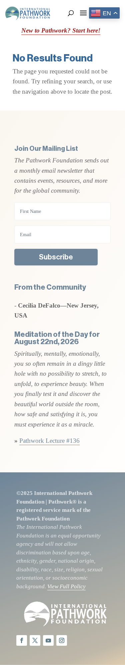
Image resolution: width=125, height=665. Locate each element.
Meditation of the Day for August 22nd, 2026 (57, 338)
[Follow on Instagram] (61, 640)
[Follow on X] (35, 640)
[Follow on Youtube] (48, 640)
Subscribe (56, 257)
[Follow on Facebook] (21, 640)
